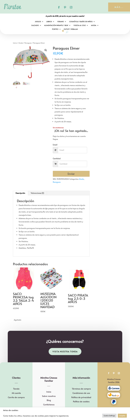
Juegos (38, 22)
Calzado (35, 25)
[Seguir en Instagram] (71, 7)
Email (55, 145)
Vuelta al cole (80, 25)
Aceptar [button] (122, 415)
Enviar (71, 174)
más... (119, 7)
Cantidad (57, 158)
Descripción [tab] (20, 193)
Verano (60, 22)
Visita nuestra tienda (65, 351)
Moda (93, 25)
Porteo (55, 29)
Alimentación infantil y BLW (56, 25)
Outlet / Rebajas (71, 29)
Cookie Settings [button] (109, 415)
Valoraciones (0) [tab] (37, 193)
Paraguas (28, 43)
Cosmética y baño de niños (81, 22)
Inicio (15, 43)
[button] (45, 50)
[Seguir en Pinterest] (65, 7)
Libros (49, 22)
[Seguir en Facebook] (58, 7)
